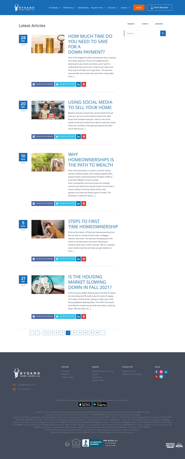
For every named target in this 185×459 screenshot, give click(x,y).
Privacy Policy (98, 380)
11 (91, 333)
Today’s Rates (68, 377)
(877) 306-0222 (161, 7)
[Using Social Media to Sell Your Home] (47, 110)
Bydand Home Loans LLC (103, 371)
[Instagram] (161, 372)
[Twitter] (161, 377)
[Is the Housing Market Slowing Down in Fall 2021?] (47, 284)
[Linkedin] (166, 372)
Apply (138, 8)
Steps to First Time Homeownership (93, 224)
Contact (124, 8)
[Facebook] (156, 372)
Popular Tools (97, 8)
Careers (95, 374)
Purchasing (54, 8)
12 (97, 333)
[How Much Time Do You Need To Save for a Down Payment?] (47, 44)
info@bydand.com (26, 385)
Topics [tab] (145, 24)
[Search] (163, 33)
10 (85, 333)
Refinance (66, 374)
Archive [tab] (159, 24)
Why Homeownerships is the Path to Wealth (91, 160)
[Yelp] (156, 377)
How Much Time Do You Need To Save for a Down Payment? (90, 44)
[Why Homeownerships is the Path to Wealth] (47, 162)
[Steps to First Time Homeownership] (47, 229)
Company (112, 8)
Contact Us (97, 377)
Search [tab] (130, 24)
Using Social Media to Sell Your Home (90, 104)
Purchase (66, 371)
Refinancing (68, 8)
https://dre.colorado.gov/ (132, 420)
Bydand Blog (83, 8)
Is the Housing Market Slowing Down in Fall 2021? (90, 282)
